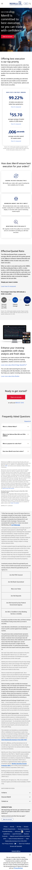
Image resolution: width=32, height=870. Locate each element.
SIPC (6, 465)
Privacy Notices (18, 868)
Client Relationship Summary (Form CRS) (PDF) (14, 739)
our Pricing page (15, 525)
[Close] (30, 855)
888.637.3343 (19, 402)
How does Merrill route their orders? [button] (13, 451)
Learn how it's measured (8, 286)
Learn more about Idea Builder (10, 376)
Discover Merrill (6, 797)
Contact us (4, 801)
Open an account (7, 819)
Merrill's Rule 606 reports (8, 488)
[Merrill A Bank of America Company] (16, 3)
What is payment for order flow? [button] (12, 443)
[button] (2, 3)
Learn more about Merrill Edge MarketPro (14, 365)
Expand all (27, 421)
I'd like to (4, 793)
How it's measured (16, 107)
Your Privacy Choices (7, 843)
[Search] (30, 4)
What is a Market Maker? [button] (10, 426)
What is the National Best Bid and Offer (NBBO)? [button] (14, 435)
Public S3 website (15, 503)
